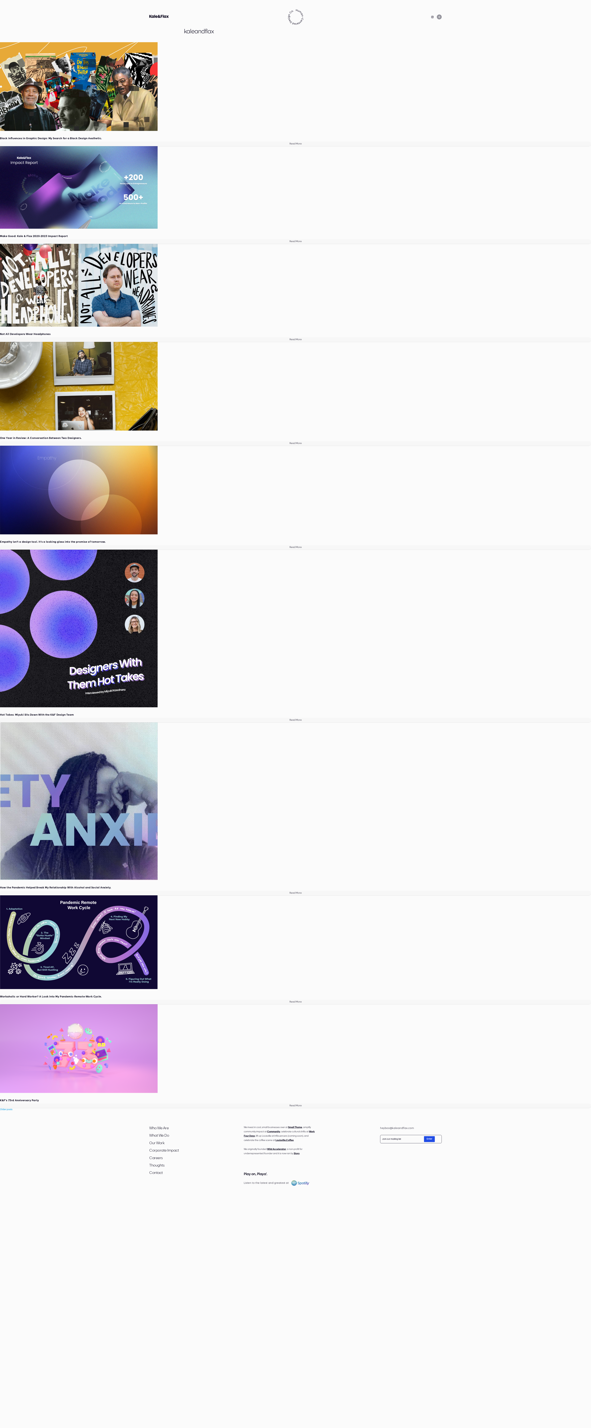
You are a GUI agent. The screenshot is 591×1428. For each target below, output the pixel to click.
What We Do (159, 1136)
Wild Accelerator (276, 1149)
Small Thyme (295, 1127)
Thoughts (156, 1165)
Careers (156, 1158)
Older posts (6, 1109)
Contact (156, 1173)
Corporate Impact (164, 1151)
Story (297, 1154)
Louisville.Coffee (284, 1140)
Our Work (156, 1143)
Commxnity (273, 1132)
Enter (429, 1139)
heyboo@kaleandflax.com (397, 1128)
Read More (295, 144)
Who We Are (159, 1128)
